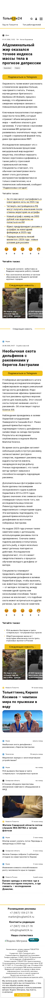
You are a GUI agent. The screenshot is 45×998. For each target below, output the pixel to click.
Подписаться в (22, 77)
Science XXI (8, 409)
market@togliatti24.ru (21, 916)
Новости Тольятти (12, 687)
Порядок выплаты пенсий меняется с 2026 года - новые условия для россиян (22, 239)
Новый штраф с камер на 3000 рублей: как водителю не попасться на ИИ (23, 219)
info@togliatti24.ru (21, 930)
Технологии (10, 754)
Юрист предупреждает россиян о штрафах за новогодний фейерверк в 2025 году (24, 229)
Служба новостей (22, 346)
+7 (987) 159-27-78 (21, 912)
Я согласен (22, 995)
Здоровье (7, 68)
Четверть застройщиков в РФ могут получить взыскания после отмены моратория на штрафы (24, 209)
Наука (17, 68)
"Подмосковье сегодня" (14, 188)
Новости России (11, 877)
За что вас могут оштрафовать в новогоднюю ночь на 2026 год (24, 200)
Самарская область (13, 780)
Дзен (7, 35)
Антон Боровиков (26, 39)
